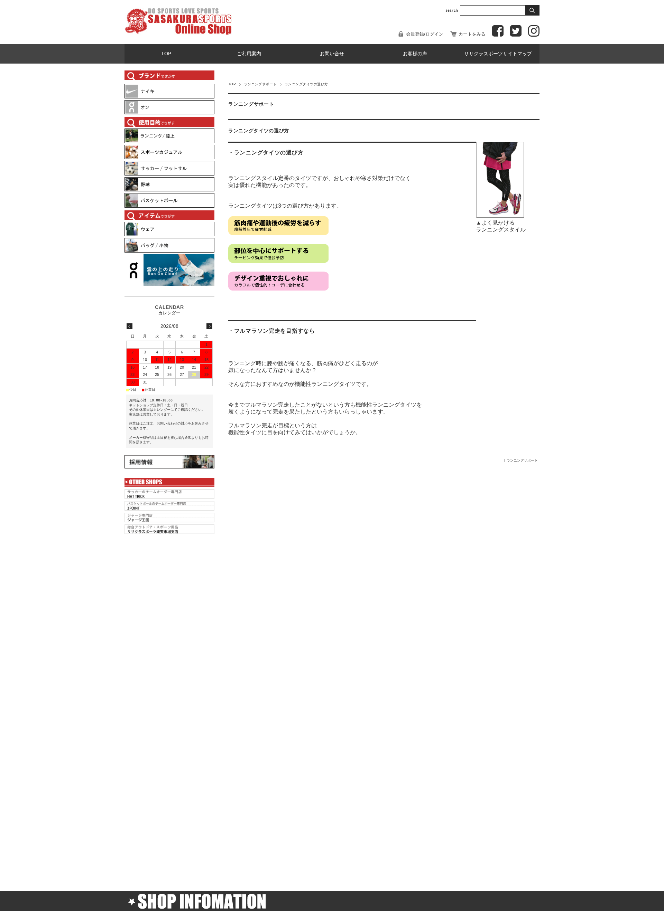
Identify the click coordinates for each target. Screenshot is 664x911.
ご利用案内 (249, 53)
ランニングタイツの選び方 (258, 130)
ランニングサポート (260, 84)
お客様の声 (415, 53)
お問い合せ (332, 53)
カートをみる (472, 34)
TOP (166, 53)
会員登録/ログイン (424, 34)
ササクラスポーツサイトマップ (498, 53)
